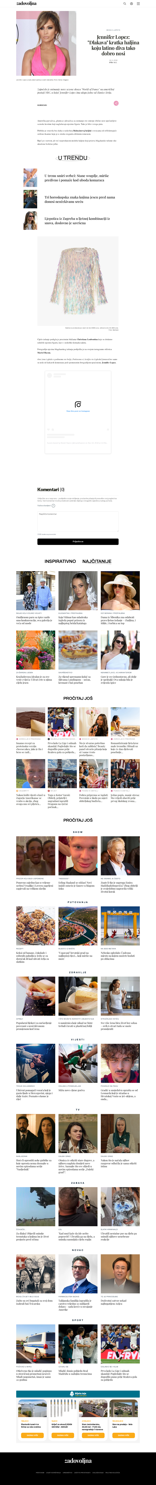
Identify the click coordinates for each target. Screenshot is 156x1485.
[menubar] (131, 3)
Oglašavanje (98, 1472)
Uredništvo (67, 1472)
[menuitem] (131, 3)
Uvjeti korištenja (53, 1472)
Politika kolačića (113, 1472)
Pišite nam (40, 1472)
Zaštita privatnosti (82, 1472)
